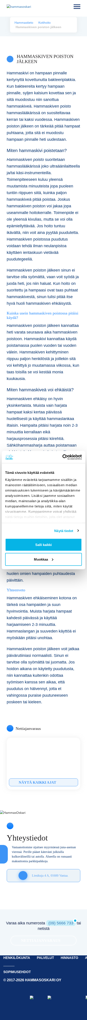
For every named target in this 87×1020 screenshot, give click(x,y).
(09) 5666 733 (60, 923)
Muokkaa (41, 559)
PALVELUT (45, 958)
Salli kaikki (43, 545)
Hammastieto (23, 22)
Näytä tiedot (63, 530)
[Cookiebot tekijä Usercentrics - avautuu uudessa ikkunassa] (62, 457)
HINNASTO (69, 958)
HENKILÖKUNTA (16, 958)
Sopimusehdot (17, 972)
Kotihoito (44, 22)
